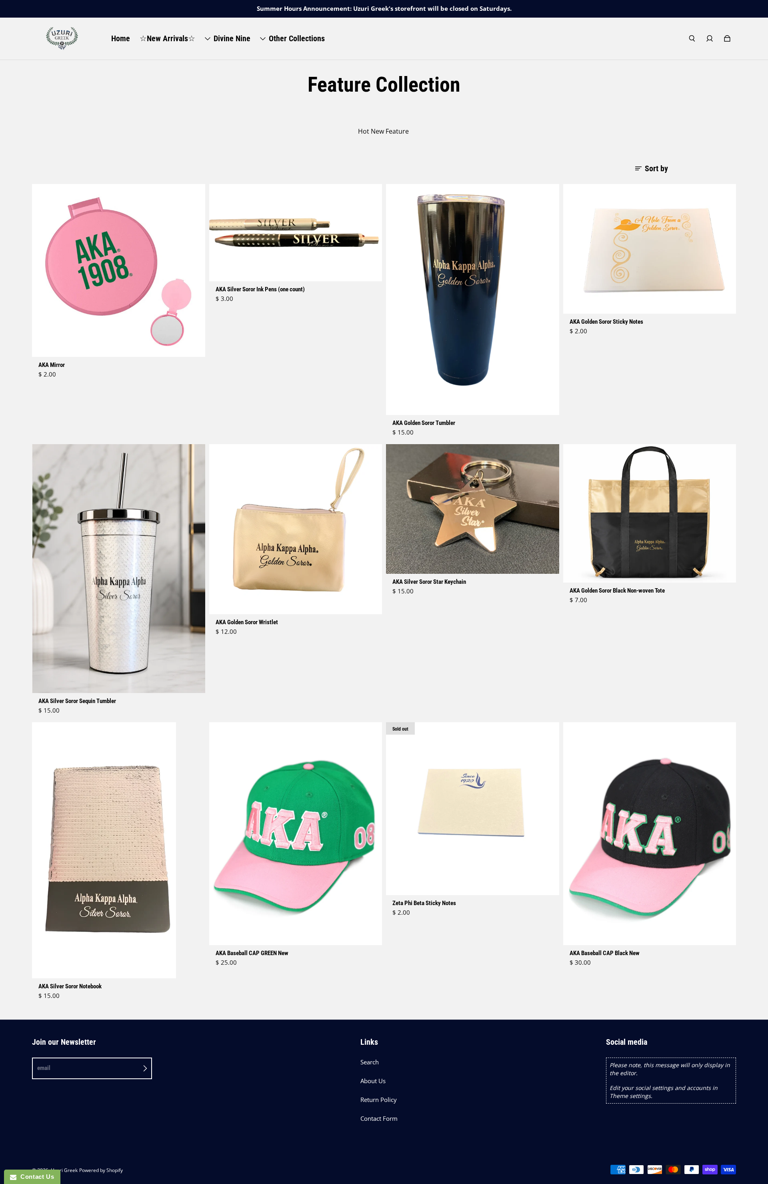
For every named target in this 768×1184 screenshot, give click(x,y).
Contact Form (379, 1118)
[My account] (709, 38)
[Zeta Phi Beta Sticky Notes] (472, 809)
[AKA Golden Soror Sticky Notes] (649, 249)
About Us (373, 1081)
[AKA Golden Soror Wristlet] (295, 529)
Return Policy (378, 1100)
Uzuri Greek (64, 1170)
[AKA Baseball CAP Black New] (649, 833)
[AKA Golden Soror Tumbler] (472, 299)
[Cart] (727, 38)
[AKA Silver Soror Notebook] (118, 850)
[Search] (692, 38)
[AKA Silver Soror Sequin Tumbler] (118, 568)
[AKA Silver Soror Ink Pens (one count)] (295, 232)
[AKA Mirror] (118, 270)
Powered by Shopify (101, 1170)
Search (369, 1062)
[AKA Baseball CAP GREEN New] (295, 833)
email (43, 1068)
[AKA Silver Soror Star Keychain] (472, 509)
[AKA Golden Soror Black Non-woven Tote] (649, 513)
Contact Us (35, 1176)
